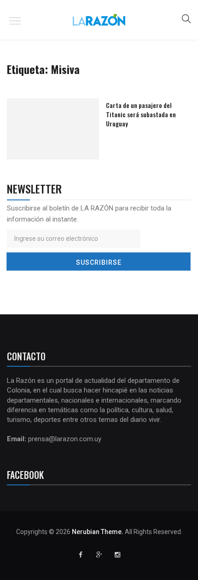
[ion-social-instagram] (117, 555)
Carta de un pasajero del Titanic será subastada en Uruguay (141, 114)
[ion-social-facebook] (80, 555)
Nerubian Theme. (97, 531)
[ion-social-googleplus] (99, 555)
